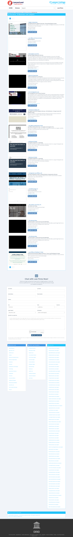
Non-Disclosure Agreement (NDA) (24, 515)
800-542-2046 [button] (32, 120)
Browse (17, 8)
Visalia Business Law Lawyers (53, 504)
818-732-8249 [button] (32, 135)
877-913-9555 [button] (32, 150)
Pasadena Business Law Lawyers (54, 442)
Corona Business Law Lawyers (54, 368)
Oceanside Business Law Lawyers (54, 430)
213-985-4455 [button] (32, 196)
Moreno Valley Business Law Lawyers (55, 421)
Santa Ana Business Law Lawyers (54, 474)
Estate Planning (31, 366)
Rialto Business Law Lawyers (53, 449)
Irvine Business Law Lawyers (53, 410)
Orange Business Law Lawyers (54, 435)
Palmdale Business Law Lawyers (54, 440)
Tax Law (10, 389)
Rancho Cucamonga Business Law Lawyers (56, 447)
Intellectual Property (12, 380)
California (25, 12)
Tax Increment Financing (13, 387)
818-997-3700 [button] (32, 181)
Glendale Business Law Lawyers (54, 401)
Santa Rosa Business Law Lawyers (54, 483)
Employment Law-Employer (13, 366)
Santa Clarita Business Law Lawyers (55, 479)
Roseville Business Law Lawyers (54, 456)
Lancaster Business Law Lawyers (54, 412)
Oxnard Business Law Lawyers (54, 437)
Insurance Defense (12, 378)
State (38, 304)
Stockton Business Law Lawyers (54, 488)
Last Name (39, 288)
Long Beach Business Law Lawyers (54, 414)
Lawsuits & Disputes (32, 375)
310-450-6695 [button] (32, 45)
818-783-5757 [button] (32, 87)
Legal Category (10, 310)
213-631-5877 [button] (32, 213)
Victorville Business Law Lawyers (54, 502)
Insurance (10, 375)
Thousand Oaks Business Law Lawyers (55, 495)
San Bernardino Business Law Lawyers (55, 463)
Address (9, 299)
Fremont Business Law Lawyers (54, 391)
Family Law (30, 368)
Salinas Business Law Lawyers (54, 460)
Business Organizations (13, 359)
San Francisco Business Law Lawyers (55, 467)
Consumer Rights (32, 359)
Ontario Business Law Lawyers (54, 433)
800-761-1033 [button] (32, 230)
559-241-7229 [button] (32, 262)
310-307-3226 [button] (32, 32)
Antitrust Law (11, 352)
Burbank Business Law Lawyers (54, 357)
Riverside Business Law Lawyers (54, 453)
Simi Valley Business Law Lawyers (54, 486)
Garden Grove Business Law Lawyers (55, 398)
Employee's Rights (32, 364)
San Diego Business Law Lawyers (54, 465)
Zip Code (58, 304)
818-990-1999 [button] (32, 71)
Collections (11, 361)
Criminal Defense (32, 361)
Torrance (29, 12)
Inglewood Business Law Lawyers (54, 407)
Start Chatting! (37, 335)
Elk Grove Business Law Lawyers (54, 382)
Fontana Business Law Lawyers (54, 389)
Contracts (10, 364)
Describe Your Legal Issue (12, 315)
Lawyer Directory (18, 12)
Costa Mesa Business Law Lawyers (54, 371)
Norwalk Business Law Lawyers (54, 426)
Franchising (11, 368)
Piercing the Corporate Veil (35, 515)
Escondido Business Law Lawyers (54, 384)
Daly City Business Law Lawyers (54, 373)
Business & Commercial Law (13, 357)
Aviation (10, 355)
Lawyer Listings (58, 2)
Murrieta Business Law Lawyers (54, 424)
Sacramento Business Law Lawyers (54, 458)
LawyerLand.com (10, 12)
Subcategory (39, 310)
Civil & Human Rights (32, 357)
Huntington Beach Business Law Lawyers (55, 405)
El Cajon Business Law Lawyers (54, 378)
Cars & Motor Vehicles (32, 355)
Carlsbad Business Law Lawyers (54, 359)
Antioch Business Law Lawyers (54, 350)
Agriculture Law (11, 350)
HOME (10, 8)
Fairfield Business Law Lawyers (54, 387)
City (9, 304)
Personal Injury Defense (13, 382)
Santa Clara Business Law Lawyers (54, 476)
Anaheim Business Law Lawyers (54, 348)
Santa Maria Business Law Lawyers (54, 481)
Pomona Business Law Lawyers (54, 444)
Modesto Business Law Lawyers (54, 419)
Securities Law (11, 384)
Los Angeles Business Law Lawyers (54, 417)
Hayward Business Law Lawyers (54, 403)
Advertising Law (11, 348)
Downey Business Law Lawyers (54, 375)
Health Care (31, 371)
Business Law (13, 345)
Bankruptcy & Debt (32, 350)
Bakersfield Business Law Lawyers (54, 352)
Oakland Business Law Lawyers (54, 428)
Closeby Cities (51, 345)
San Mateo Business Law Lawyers (54, 472)
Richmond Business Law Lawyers (54, 451)
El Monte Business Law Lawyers (54, 380)
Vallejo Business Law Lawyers (53, 497)
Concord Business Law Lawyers (54, 366)
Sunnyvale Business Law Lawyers (54, 490)
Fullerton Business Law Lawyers (54, 396)
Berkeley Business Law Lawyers (54, 355)
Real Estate (31, 378)
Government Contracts (12, 371)
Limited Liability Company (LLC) (13, 515)
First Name (10, 288)
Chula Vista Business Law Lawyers (54, 361)
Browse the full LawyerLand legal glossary (15, 516)
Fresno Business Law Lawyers (53, 394)
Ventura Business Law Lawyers (54, 499)
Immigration (11, 373)
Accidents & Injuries (32, 348)
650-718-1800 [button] (32, 105)
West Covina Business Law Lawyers (54, 506)
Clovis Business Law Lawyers (53, 364)
